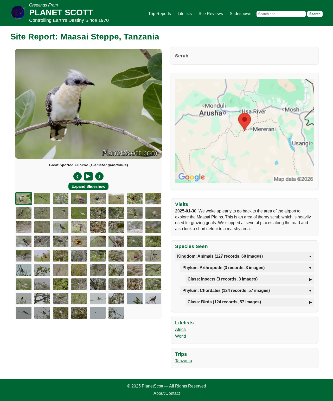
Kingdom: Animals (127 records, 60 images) (220, 256)
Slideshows (240, 13)
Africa (180, 329)
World (180, 336)
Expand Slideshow (88, 186)
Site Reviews (210, 13)
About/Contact (166, 393)
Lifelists (185, 13)
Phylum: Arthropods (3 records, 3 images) (223, 267)
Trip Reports (159, 13)
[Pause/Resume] (88, 176)
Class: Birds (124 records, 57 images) (224, 302)
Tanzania (183, 361)
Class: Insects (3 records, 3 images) (223, 279)
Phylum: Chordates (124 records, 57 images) (226, 290)
